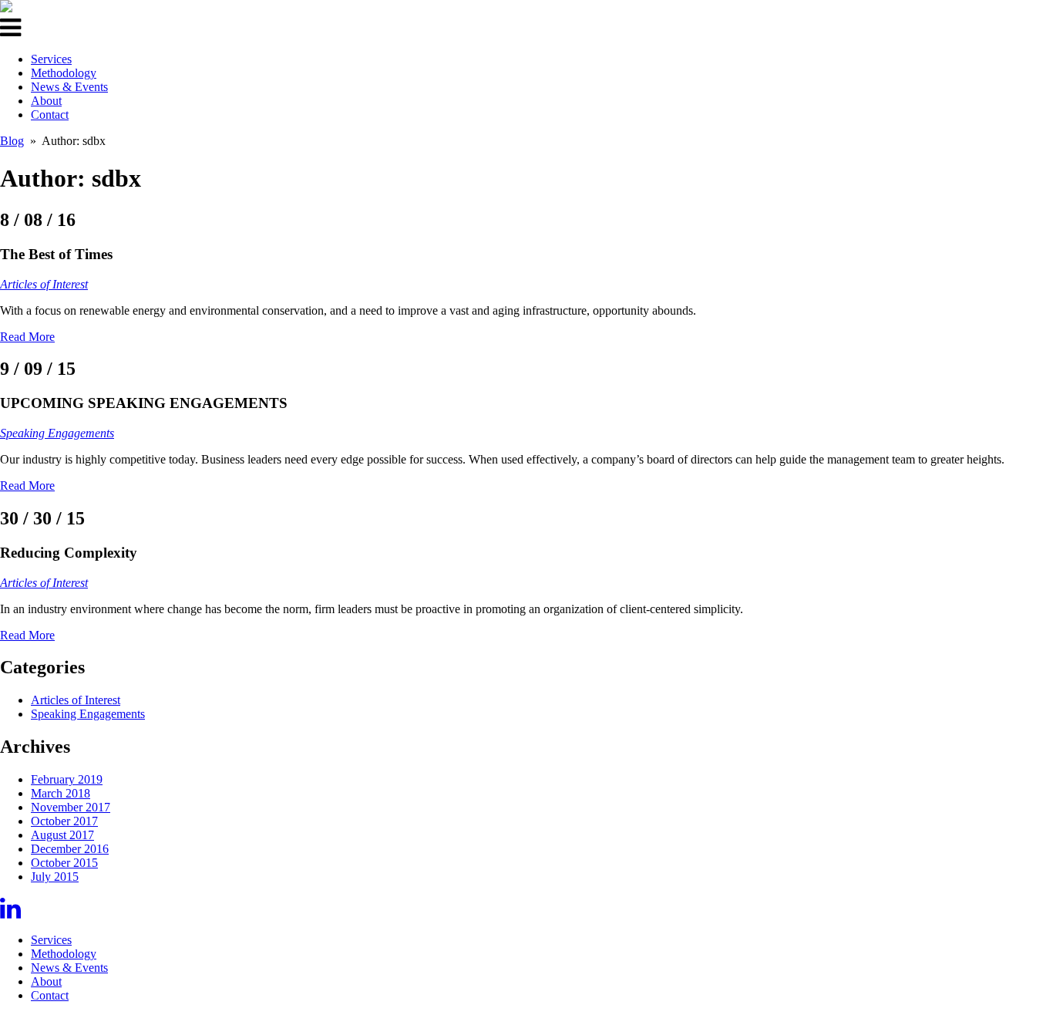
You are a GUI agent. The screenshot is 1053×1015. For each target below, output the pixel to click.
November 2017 (70, 807)
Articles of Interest (44, 284)
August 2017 (62, 834)
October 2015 (64, 862)
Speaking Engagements (57, 433)
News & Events (69, 86)
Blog (12, 140)
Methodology (63, 72)
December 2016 (70, 848)
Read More (27, 336)
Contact (50, 114)
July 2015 (55, 876)
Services (51, 59)
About (46, 100)
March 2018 (60, 793)
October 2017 (64, 821)
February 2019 (67, 779)
